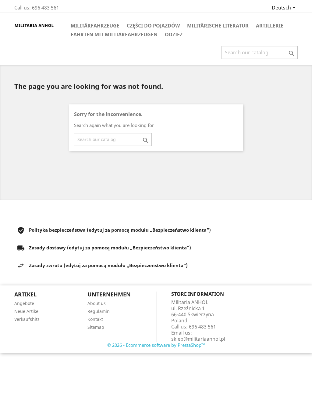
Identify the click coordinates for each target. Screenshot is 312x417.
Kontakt (95, 319)
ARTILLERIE (269, 25)
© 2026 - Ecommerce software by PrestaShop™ (156, 345)
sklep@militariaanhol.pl (198, 338)
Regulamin (98, 311)
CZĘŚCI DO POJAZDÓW (153, 25)
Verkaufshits (27, 319)
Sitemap (95, 327)
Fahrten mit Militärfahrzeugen (114, 34)
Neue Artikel (27, 311)
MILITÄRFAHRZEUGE (95, 25)
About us (96, 303)
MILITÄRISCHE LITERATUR (218, 25)
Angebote (24, 303)
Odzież (174, 34)
